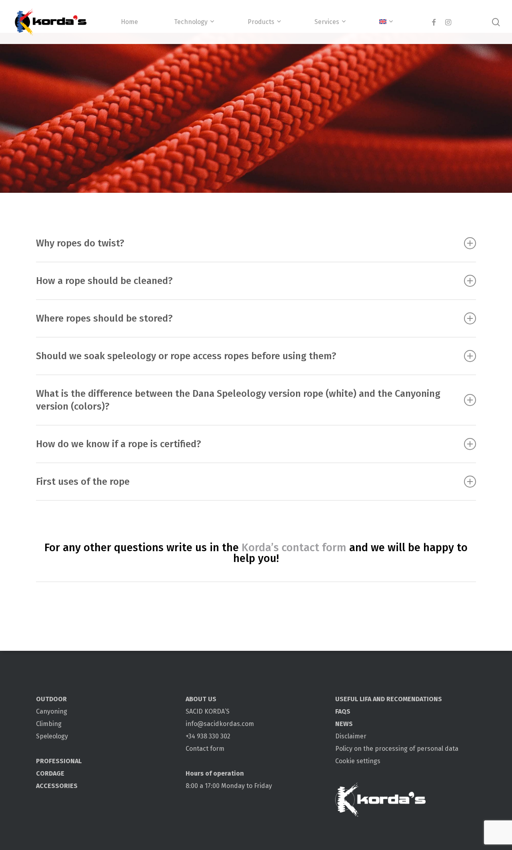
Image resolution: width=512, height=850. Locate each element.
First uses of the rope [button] (83, 481)
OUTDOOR (51, 699)
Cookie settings (357, 761)
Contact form (205, 748)
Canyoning (51, 711)
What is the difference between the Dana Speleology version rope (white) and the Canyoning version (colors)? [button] (238, 400)
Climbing (49, 724)
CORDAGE (50, 773)
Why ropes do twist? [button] (80, 243)
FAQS (342, 711)
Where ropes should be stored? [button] (104, 318)
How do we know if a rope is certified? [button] (118, 444)
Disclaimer (350, 736)
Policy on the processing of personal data (396, 748)
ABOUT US (201, 699)
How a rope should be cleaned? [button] (104, 280)
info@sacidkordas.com (220, 724)
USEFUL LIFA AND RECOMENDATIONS (388, 699)
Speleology (52, 736)
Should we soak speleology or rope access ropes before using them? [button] (186, 356)
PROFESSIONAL (59, 761)
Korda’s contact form (294, 547)
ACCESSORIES (57, 786)
